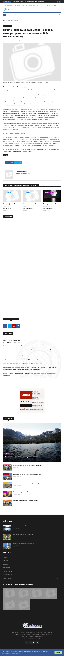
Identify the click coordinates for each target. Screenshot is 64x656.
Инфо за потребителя (6, 501)
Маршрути (6, 482)
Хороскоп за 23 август (11, 340)
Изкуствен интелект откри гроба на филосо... (27, 474)
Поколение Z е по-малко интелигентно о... (24, 534)
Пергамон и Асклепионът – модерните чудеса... (28, 483)
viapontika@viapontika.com (23, 173)
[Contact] (55, 5)
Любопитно (6, 474)
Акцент (7, 453)
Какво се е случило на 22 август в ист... (23, 526)
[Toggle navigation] (4, 15)
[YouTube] (37, 642)
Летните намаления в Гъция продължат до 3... (27, 500)
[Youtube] (52, 5)
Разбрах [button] (58, 652)
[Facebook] (47, 5)
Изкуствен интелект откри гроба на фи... (24, 543)
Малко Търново (13, 20)
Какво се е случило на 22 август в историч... (22, 457)
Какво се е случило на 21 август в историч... (26, 492)
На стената (28, 192)
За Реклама (29, 5)
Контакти (35, 5)
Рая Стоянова (8, 40)
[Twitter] (49, 5)
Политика (7, 192)
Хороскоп (17, 5)
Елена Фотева (7, 342)
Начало (5, 20)
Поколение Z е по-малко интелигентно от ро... (27, 465)
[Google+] (33, 642)
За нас (22, 5)
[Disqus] (32, 241)
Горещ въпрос (7, 465)
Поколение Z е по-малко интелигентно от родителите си (28, 1)
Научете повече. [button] (15, 653)
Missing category (49, 192)
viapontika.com (27, 208)
